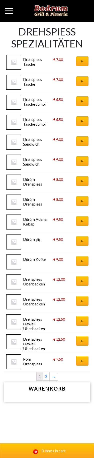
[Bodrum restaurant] (51, 11)
